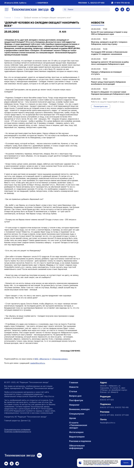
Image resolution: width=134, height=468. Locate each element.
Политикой (106, 464)
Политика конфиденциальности (17, 432)
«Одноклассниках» (60, 359)
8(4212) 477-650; (107, 415)
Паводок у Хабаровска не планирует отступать (106, 73)
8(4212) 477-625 (107, 400)
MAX (36, 359)
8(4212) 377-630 (122, 415)
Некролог (74, 405)
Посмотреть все (101, 106)
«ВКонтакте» (44, 359)
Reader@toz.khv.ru (107, 423)
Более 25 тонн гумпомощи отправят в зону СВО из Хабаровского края (109, 33)
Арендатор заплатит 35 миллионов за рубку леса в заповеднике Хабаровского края (110, 63)
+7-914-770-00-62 (122, 3)
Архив (72, 418)
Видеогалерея (77, 436)
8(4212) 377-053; (107, 407)
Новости (73, 387)
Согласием (97, 464)
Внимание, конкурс (79, 409)
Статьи (17, 17)
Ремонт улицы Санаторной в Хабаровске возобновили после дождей (108, 83)
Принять (126, 462)
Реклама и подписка (80, 441)
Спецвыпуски (76, 413)
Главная (7, 17)
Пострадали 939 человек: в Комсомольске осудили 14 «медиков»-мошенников (109, 53)
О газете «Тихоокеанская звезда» (78, 425)
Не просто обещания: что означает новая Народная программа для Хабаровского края (110, 93)
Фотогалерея (76, 432)
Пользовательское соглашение (17, 429)
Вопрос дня (75, 396)
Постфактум (76, 400)
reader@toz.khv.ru (37, 363)
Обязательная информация (77, 446)
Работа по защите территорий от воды (107, 102)
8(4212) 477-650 (97, 3)
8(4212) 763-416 (121, 407)
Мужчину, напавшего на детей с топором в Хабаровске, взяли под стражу (109, 43)
